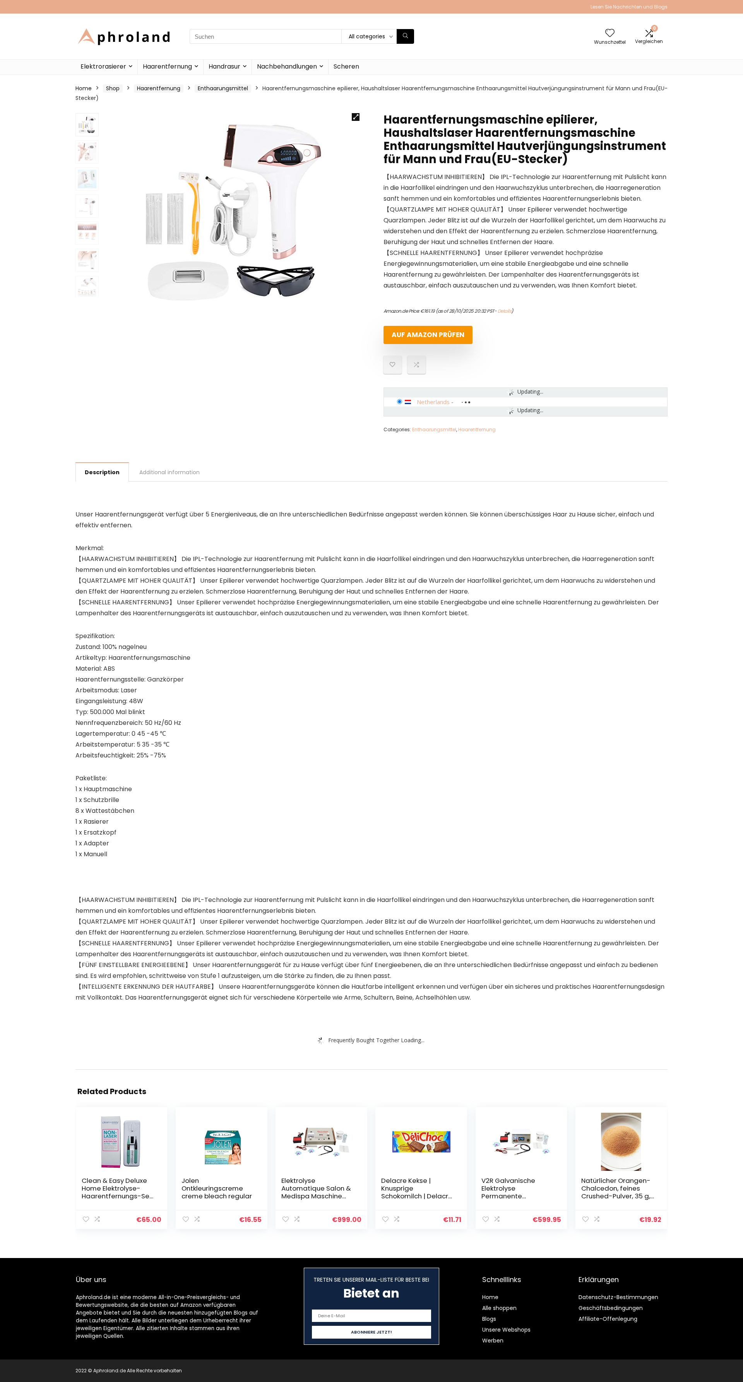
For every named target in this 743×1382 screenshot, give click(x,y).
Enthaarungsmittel (223, 88)
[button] (356, 117)
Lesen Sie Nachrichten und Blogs (629, 6)
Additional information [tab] (169, 472)
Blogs (489, 1319)
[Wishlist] (610, 33)
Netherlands (433, 402)
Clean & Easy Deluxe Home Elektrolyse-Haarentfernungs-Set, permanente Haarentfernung (117, 1196)
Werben (492, 1340)
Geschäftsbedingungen (611, 1308)
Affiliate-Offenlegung (608, 1319)
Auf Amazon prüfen (428, 334)
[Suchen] (405, 36)
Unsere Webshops (506, 1330)
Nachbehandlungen (287, 66)
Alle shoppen (499, 1308)
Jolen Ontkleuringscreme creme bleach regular (216, 1188)
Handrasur (224, 66)
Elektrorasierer (103, 66)
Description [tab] (102, 472)
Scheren (346, 66)
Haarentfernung (167, 66)
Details (505, 311)
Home (83, 88)
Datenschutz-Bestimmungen (618, 1297)
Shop (113, 88)
